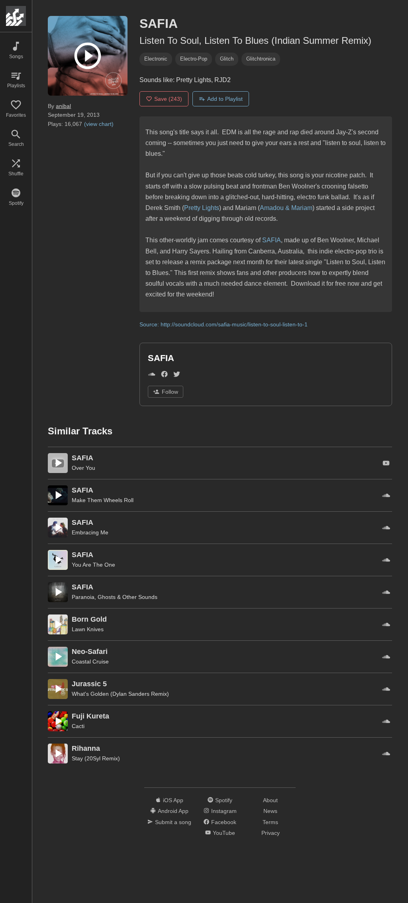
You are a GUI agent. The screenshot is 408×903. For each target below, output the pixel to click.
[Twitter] (176, 375)
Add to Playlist (225, 99)
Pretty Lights (201, 207)
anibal (63, 106)
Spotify (223, 800)
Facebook (223, 822)
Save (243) (168, 99)
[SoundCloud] (151, 375)
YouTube (224, 833)
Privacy (270, 833)
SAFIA (271, 240)
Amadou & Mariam (286, 207)
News (270, 811)
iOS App (173, 800)
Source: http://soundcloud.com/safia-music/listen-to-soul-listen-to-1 (223, 324)
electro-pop (193, 59)
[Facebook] (164, 375)
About (270, 800)
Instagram (224, 811)
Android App (173, 811)
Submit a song (173, 822)
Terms (270, 822)
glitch (226, 59)
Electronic (155, 59)
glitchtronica (260, 59)
